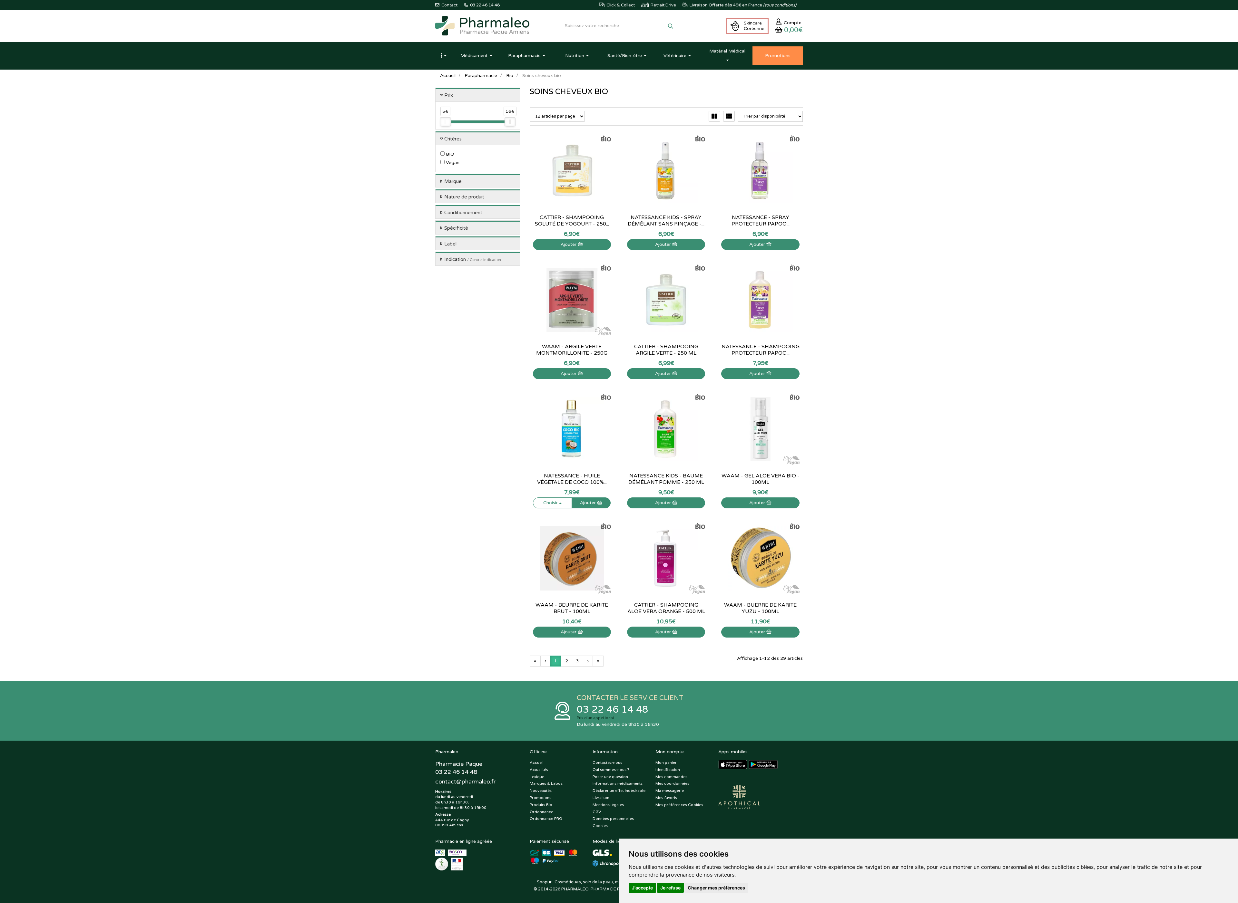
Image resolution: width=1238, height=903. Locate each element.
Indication (472, 259)
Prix (448, 95)
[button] (443, 55)
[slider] (445, 121)
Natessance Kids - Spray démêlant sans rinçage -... (666, 220)
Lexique (537, 776)
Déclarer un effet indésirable (619, 790)
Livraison (601, 797)
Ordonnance (541, 812)
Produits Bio (541, 804)
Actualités (539, 769)
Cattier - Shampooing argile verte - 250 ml (666, 349)
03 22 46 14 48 (612, 710)
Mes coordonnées (672, 783)
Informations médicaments (618, 783)
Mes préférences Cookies (679, 804)
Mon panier (666, 762)
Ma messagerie (669, 790)
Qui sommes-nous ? (611, 769)
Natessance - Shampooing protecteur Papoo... (761, 349)
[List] (729, 116)
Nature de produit (464, 197)
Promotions (540, 797)
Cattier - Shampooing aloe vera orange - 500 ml (666, 608)
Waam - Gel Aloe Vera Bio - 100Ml (761, 479)
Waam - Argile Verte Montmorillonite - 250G (571, 349)
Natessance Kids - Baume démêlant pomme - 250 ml (666, 479)
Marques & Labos (546, 783)
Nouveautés (541, 790)
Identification (667, 769)
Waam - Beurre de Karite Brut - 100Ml (571, 608)
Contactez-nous (607, 762)
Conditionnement (463, 213)
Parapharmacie (481, 75)
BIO (449, 154)
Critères (453, 139)
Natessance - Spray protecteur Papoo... (761, 220)
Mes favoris (666, 797)
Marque (453, 181)
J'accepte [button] (642, 887)
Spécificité (456, 228)
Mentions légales (608, 804)
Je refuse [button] (670, 887)
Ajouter (569, 244)
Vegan (452, 162)
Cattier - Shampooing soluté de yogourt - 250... (572, 220)
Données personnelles (613, 818)
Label (450, 244)
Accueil (448, 75)
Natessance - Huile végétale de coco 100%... (572, 479)
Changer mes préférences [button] (716, 887)
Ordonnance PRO (546, 818)
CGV (597, 812)
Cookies (600, 825)
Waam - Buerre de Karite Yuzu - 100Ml (760, 608)
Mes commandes (671, 776)
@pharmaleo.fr (465, 781)
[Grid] (714, 116)
